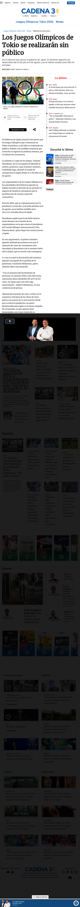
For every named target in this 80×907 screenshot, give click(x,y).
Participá (71, 3)
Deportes (8, 3)
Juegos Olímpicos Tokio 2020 (35, 21)
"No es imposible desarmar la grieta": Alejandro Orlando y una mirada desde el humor (62, 119)
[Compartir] (34, 129)
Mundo (55, 85)
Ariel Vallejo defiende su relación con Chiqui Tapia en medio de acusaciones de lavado (62, 133)
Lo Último (25, 16)
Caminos (15, 3)
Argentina (34, 16)
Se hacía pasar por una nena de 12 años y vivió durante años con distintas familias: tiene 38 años (62, 90)
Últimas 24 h (55, 3)
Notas (60, 21)
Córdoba (44, 16)
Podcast (49, 189)
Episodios (58, 163)
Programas (31, 3)
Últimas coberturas (43, 3)
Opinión (22, 3)
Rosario (53, 16)
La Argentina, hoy (58, 113)
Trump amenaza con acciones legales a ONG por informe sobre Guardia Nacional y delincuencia (62, 104)
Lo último (61, 78)
